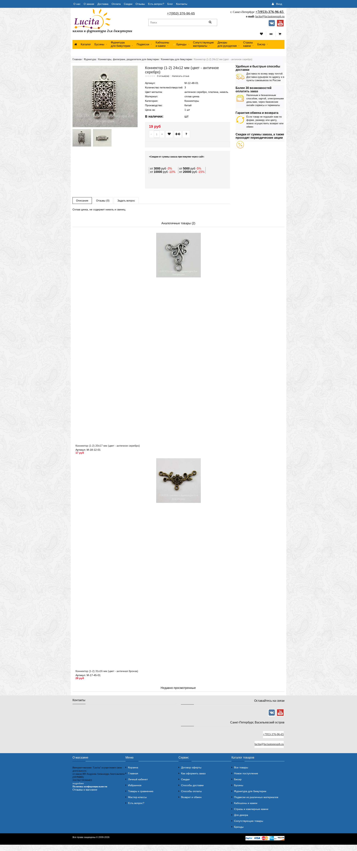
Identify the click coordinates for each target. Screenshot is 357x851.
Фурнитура (90, 59)
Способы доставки (192, 785)
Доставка (102, 3)
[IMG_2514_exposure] (102, 138)
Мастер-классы (137, 797)
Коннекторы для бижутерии (176, 59)
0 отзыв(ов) (163, 76)
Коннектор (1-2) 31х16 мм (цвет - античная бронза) (106, 671)
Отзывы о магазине (85, 789)
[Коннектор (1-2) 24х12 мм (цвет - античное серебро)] (105, 96)
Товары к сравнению (140, 791)
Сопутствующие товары (248, 820)
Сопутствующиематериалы (203, 44)
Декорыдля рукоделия (227, 44)
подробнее (78, 783)
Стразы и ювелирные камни (251, 809)
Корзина (133, 767)
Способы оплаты (191, 791)
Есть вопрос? (156, 3)
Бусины (99, 44)
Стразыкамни (248, 44)
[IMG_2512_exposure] (82, 138)
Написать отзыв (180, 76)
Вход (279, 3)
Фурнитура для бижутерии (120, 44)
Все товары (241, 767)
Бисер (261, 44)
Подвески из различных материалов (256, 797)
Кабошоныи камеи (162, 44)
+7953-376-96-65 (273, 734)
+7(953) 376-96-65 (181, 13)
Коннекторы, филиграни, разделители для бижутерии (128, 59)
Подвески (143, 44)
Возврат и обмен (191, 797)
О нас (77, 3)
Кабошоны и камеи (245, 803)
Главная (77, 59)
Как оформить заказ (193, 773)
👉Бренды (179, 44)
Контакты (181, 3)
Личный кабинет (138, 779)
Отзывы (140, 3)
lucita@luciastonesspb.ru (269, 16)
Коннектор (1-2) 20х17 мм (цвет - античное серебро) (107, 445)
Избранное (134, 785)
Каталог (86, 44)
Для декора (241, 814)
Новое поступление (246, 773)
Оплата (116, 3)
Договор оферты (191, 767)
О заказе (89, 3)
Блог (170, 3)
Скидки (128, 3)
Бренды (239, 826)
